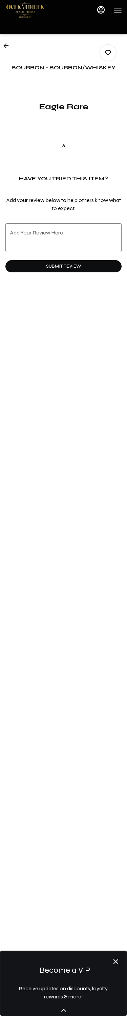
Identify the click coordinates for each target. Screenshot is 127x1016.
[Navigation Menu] (117, 10)
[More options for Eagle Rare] (108, 53)
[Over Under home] (35, 10)
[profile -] (101, 10)
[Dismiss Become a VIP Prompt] (116, 961)
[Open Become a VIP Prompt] (64, 1010)
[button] (8, 45)
